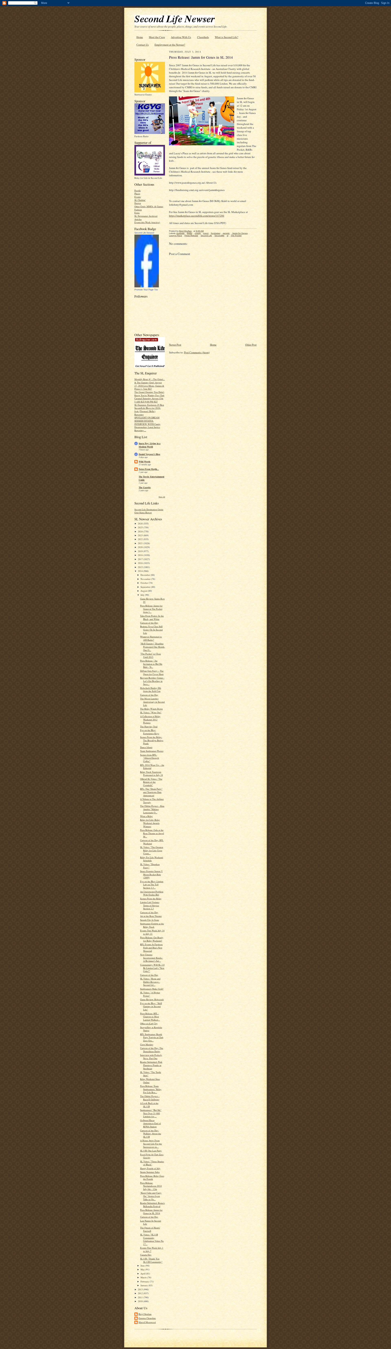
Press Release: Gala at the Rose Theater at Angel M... (152, 833)
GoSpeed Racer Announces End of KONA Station (150, 1123)
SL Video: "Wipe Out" (150, 712)
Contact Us (142, 44)
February (145, 1281)
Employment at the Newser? (170, 44)
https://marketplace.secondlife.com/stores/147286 (196, 215)
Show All (162, 497)
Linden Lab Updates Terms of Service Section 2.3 (149, 905)
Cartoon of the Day (149, 622)
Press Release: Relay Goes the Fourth (152, 1177)
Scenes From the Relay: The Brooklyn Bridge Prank (151, 740)
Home (139, 37)
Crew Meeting (146, 1044)
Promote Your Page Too (146, 289)
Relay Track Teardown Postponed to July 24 (151, 773)
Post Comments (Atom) (197, 352)
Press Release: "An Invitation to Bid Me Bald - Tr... (151, 663)
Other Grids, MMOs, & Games (148, 206)
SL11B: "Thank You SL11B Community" (151, 1260)
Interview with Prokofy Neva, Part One (151, 1056)
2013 (140, 1289)
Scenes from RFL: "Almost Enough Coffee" (149, 758)
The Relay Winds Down (151, 708)
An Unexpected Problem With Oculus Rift (151, 893)
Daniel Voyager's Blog (149, 454)
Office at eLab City (149, 1023)
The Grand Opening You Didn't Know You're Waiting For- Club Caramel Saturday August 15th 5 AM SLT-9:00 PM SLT (149, 396)
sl (227, 235)
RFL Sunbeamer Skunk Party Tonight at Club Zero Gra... (151, 1037)
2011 (140, 1297)
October (145, 582)
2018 (140, 555)
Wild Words (144, 461)
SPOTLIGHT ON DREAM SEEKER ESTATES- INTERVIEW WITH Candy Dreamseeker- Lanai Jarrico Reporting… (147, 424)
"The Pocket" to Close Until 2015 (150, 655)
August (144, 590)
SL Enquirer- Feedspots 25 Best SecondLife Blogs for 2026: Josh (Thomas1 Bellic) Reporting (149, 409)
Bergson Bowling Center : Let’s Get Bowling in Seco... (152, 681)
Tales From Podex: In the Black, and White (152, 617)
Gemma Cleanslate (147, 1318)
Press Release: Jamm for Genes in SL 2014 (151, 1211)
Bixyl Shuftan (145, 1314)
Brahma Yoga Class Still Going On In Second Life (151, 629)
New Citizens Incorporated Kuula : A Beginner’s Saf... (151, 957)
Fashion (138, 209)
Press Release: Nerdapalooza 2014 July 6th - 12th (151, 1186)
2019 (140, 551)
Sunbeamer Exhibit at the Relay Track (152, 925)
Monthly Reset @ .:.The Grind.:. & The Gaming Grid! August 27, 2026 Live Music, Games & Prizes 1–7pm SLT (149, 384)
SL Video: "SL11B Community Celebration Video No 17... (152, 1239)
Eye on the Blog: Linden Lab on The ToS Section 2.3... (151, 884)
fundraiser (215, 233)
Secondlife (219, 235)
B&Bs (189, 233)
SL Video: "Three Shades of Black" (152, 1163)
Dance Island (146, 747)
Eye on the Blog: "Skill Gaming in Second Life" (151, 1006)
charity (198, 233)
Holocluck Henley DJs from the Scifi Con (150, 689)
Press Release (191, 235)
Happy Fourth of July (150, 1168)
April (143, 1273)
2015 (140, 567)
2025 (140, 527)
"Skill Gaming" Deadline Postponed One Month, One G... (152, 646)
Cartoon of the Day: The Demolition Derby (151, 1050)
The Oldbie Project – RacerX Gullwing (150, 1098)
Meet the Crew (157, 37)
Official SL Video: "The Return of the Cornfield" (151, 782)
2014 (140, 570)
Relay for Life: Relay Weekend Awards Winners (150, 823)
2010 (140, 1301)
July (143, 594)
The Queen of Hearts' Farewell (150, 1229)
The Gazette (145, 487)
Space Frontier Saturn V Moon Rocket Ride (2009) (151, 874)
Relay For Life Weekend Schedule (151, 859)
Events (137, 196)
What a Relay (146, 816)
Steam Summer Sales (150, 1172)
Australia (180, 233)
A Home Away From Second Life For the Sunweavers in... (151, 1143)
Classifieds (203, 37)
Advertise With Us (181, 37)
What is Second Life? (226, 37)
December (146, 574)
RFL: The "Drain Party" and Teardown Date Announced (151, 792)
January (144, 1285)
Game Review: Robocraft (152, 999)
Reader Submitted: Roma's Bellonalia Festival (152, 1204)
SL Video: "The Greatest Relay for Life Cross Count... (151, 850)
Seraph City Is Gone (149, 919)
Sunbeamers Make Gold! (152, 988)
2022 (140, 539)
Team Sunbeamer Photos (151, 750)
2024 (140, 531)
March (144, 1277)
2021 (140, 543)
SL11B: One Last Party (151, 1150)
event (206, 233)
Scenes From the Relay (150, 898)
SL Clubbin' (140, 200)
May (143, 1269)
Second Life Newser (144, 233)
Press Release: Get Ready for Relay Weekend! (151, 939)
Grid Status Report (143, 512)
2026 (140, 523)
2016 (140, 563)
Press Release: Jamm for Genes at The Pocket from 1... (151, 608)
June (143, 1265)
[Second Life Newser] (146, 286)
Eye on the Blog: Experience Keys (149, 732)
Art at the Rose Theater (151, 916)
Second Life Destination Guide (148, 509)
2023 (140, 535)
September (146, 586)
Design (137, 203)
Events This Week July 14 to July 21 (152, 932)
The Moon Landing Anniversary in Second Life (152, 701)
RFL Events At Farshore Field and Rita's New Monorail (151, 947)
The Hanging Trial (148, 726)
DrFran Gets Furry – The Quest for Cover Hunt (152, 672)
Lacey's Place (175, 235)
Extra (136, 212)
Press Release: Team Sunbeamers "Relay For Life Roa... (150, 1089)
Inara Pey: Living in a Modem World (149, 445)
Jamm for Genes (240, 233)
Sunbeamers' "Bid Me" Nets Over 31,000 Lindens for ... (150, 1113)
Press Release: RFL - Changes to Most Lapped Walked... (150, 1016)
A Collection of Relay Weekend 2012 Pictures (150, 719)
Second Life (206, 235)
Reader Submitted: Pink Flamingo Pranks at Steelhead (151, 1065)
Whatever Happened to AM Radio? (151, 638)
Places (137, 193)
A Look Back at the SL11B (149, 1105)
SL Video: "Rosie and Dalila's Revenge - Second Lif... (150, 981)
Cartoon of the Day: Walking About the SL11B (150, 1133)
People (137, 190)
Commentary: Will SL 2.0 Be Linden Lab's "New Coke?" (152, 968)
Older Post (251, 344)
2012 (140, 1293)
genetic (226, 233)
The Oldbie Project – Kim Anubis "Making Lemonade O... (152, 809)
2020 (140, 547)
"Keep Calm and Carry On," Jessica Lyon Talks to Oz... (150, 1196)
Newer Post (175, 344)
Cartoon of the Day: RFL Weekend (152, 842)
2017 (140, 559)
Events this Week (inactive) (147, 222)
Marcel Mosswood (147, 1322)
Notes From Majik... (149, 469)
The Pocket (236, 235)
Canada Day (146, 1254)
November (146, 578)
